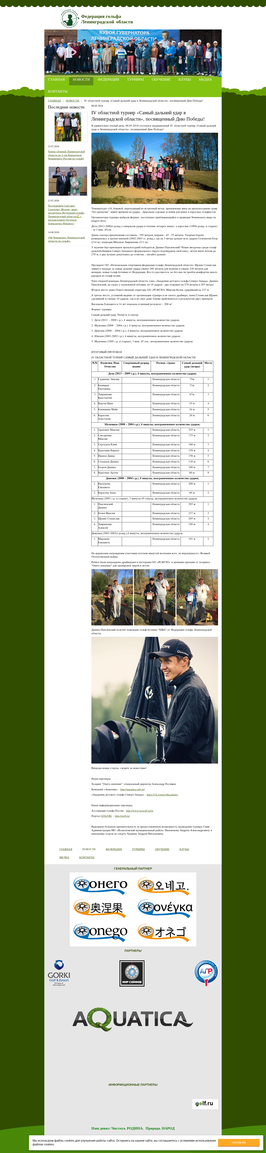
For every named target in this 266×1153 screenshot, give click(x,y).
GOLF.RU (106, 816)
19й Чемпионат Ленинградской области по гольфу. (66, 239)
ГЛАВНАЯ (54, 100)
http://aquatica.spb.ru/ (132, 789)
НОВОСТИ (73, 100)
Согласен (239, 1142)
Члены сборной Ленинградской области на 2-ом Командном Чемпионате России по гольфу (66, 155)
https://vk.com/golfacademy (162, 794)
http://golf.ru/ (122, 816)
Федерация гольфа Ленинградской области (107, 19)
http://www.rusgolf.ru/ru (139, 810)
